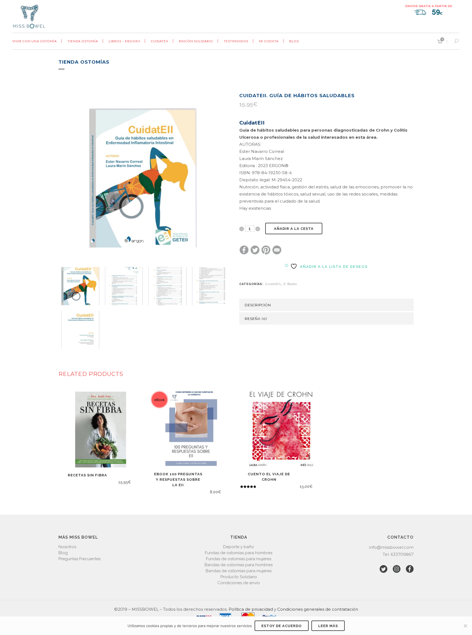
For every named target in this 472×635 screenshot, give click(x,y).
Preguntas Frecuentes (79, 558)
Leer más (328, 626)
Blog (63, 552)
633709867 (402, 554)
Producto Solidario (238, 576)
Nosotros (67, 546)
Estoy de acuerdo (281, 626)
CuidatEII (273, 284)
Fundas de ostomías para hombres (238, 552)
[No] (465, 625)
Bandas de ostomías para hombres (239, 564)
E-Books (290, 284)
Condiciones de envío (238, 582)
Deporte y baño (238, 546)
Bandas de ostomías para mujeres (239, 570)
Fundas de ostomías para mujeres (238, 558)
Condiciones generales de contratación (317, 609)
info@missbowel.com (391, 547)
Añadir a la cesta (294, 229)
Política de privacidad (251, 609)
